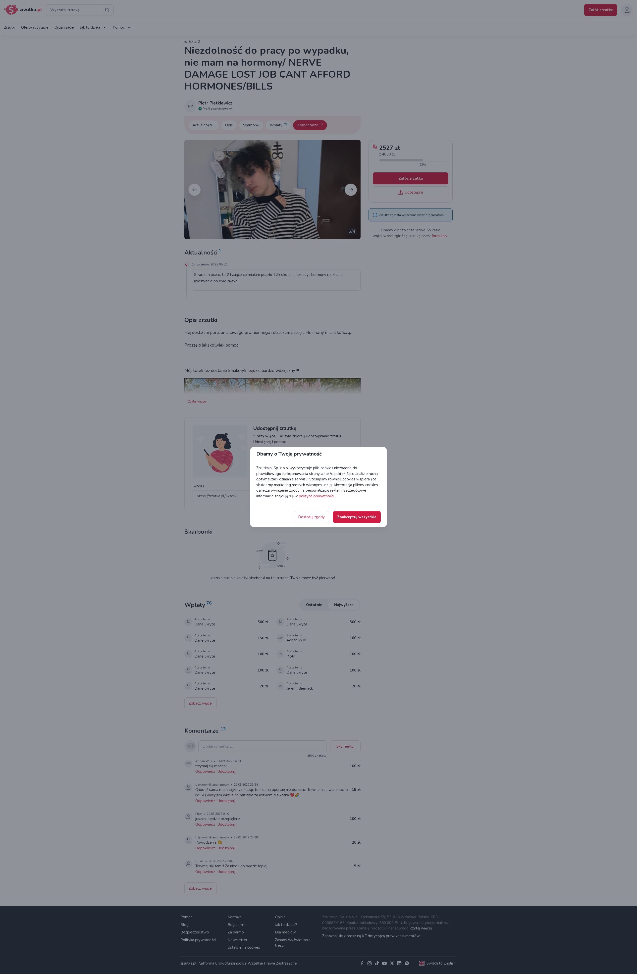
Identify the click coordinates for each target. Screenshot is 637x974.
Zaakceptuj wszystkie (356, 516)
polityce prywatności (316, 496)
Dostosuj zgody (311, 516)
